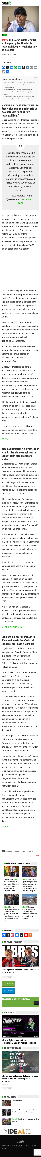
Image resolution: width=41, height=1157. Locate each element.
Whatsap (10, 983)
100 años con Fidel (17, 1100)
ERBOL (5, 439)
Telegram (10, 990)
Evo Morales (9, 851)
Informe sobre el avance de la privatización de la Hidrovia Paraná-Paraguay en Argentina (20, 1078)
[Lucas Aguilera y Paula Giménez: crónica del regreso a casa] (20, 956)
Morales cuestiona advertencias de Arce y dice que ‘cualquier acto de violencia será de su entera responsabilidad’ (19, 85)
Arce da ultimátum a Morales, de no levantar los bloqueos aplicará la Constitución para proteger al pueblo (19, 92)
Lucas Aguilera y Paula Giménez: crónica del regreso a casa (20, 971)
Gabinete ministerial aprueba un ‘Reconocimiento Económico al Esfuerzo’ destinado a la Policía (19, 98)
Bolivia (4, 35)
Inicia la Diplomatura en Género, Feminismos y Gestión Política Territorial (19, 1041)
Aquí (36, 1002)
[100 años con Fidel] (6, 1103)
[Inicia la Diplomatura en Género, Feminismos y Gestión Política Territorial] (20, 1026)
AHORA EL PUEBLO (12, 627)
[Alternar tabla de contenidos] (34, 79)
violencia (30, 851)
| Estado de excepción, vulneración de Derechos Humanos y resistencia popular (24, 1111)
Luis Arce (17, 851)
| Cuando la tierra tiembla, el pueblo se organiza (25, 1120)
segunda (24, 851)
